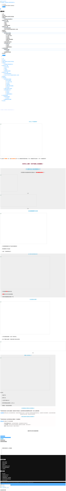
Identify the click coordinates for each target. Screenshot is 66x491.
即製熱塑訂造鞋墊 (7, 25)
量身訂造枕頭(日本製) (6, 466)
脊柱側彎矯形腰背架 (7, 73)
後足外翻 (7, 36)
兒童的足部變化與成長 (7, 41)
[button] (33, 489)
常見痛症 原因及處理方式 (8, 19)
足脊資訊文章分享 (5, 474)
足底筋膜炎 (8, 38)
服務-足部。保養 (5, 20)
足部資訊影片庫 (5, 476)
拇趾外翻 (7, 40)
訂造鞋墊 (2, 412)
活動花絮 (7, 50)
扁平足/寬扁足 (8, 34)
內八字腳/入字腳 (9, 35)
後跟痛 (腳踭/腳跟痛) (9, 39)
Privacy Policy (4, 480)
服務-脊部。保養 (5, 26)
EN (4, 487)
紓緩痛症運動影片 (9, 93)
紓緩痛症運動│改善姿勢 (6, 477)
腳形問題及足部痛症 (7, 79)
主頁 (3, 58)
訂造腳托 (5, 24)
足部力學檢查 (6, 21)
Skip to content (3, 1)
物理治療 (3, 17)
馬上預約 (3, 6)
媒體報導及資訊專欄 (7, 52)
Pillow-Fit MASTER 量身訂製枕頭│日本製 (11, 29)
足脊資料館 (4, 31)
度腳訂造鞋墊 (4, 461)
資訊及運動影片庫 (7, 43)
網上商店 (3, 53)
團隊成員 (3, 30)
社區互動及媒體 (5, 48)
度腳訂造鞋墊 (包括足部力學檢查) (8, 16)
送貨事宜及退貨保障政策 (6, 478)
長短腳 (5, 22)
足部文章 (7, 44)
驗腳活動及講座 (6, 49)
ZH (4, 486)
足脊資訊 (7, 45)
